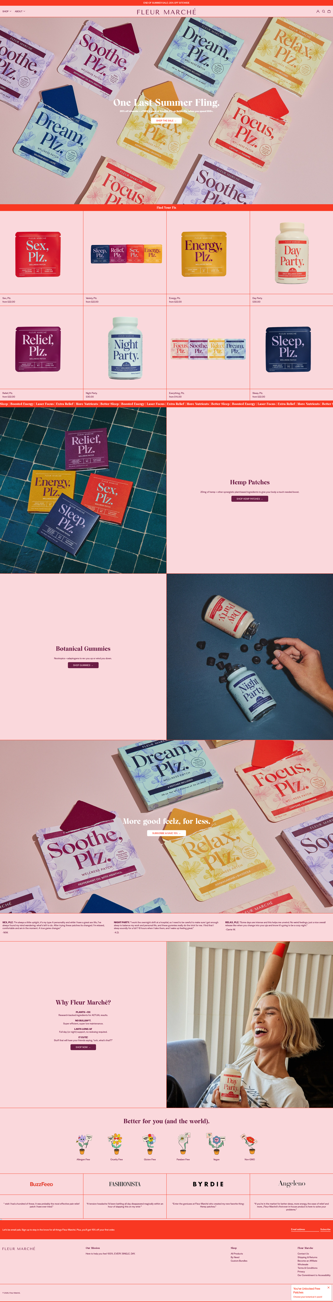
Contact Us (303, 1253)
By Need (235, 1257)
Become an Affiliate (307, 1260)
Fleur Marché (14, 1292)
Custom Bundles (239, 1260)
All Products (237, 1253)
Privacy (301, 1271)
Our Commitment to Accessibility (314, 1275)
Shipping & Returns (307, 1257)
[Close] (328, 1287)
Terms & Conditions (307, 1267)
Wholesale (303, 1264)
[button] (329, 11)
